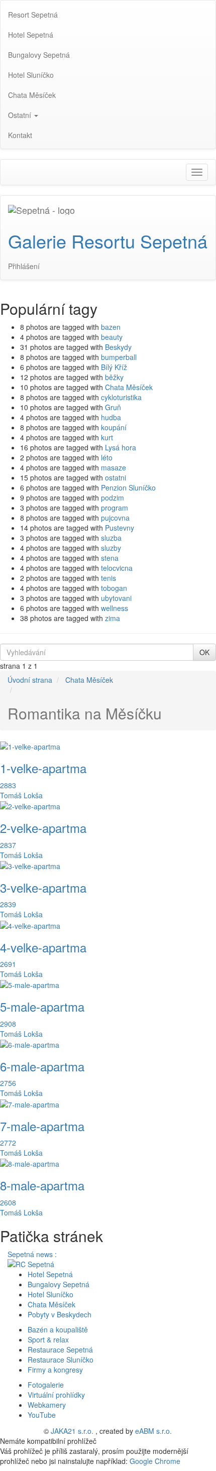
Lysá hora (120, 447)
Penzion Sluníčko (128, 487)
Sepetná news (31, 1254)
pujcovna (115, 518)
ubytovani (116, 598)
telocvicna (117, 568)
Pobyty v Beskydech (59, 1314)
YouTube (42, 1415)
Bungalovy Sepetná (58, 1284)
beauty (112, 337)
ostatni (115, 477)
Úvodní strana (30, 680)
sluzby (111, 548)
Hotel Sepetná (50, 1274)
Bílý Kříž (114, 367)
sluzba (111, 538)
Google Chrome (155, 1461)
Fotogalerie (46, 1385)
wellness (114, 608)
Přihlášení (24, 266)
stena (110, 558)
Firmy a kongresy (55, 1370)
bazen (111, 327)
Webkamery (47, 1405)
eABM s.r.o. (153, 1431)
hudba (111, 417)
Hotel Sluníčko (50, 1294)
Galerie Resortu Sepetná (107, 241)
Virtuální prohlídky (56, 1395)
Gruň (113, 407)
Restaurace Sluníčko (60, 1360)
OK (204, 652)
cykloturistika (121, 397)
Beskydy (118, 347)
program (114, 508)
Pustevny (119, 528)
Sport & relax (48, 1339)
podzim (112, 498)
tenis (108, 578)
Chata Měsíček (129, 387)
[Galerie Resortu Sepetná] (41, 208)
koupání (114, 427)
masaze (113, 467)
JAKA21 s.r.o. (72, 1431)
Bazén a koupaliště (58, 1329)
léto (107, 457)
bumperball (119, 357)
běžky (114, 377)
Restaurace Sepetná (60, 1349)
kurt (107, 437)
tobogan (114, 588)
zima (112, 618)
